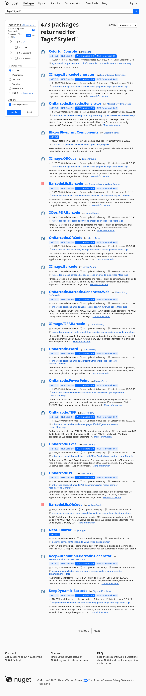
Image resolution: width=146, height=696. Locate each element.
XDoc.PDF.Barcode (64, 212)
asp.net (97, 306)
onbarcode (57, 115)
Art (120, 63)
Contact (10, 653)
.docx (105, 360)
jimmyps (81, 530)
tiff (72, 331)
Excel (99, 456)
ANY (33, 35)
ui (59, 144)
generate (113, 249)
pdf (69, 220)
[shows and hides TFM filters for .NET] (11, 42)
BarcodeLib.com (97, 183)
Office (93, 360)
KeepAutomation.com (60, 559)
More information (99, 96)
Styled (60, 63)
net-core (84, 306)
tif (99, 424)
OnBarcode (125, 103)
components (67, 144)
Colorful (85, 63)
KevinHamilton (78, 559)
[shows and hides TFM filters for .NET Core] (11, 47)
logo (109, 86)
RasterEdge (119, 74)
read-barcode (55, 487)
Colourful (75, 63)
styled (114, 86)
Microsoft (85, 360)
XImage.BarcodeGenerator (72, 74)
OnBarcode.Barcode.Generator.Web (79, 291)
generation (54, 573)
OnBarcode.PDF (62, 472)
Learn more (29, 25)
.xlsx (104, 456)
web (108, 306)
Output (66, 63)
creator (52, 363)
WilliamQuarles (112, 183)
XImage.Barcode (63, 266)
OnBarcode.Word (63, 348)
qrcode (91, 86)
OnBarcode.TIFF (62, 412)
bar (80, 86)
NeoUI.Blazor (60, 529)
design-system (103, 144)
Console (93, 63)
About (61, 680)
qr (97, 86)
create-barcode (117, 115)
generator (113, 360)
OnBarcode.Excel (63, 443)
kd (66, 602)
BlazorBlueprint (111, 132)
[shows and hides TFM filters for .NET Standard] (11, 53)
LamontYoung (107, 74)
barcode (75, 86)
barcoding (85, 195)
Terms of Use (73, 680)
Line (110, 63)
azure (113, 306)
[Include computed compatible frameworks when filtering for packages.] (33, 30)
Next (97, 631)
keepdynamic (58, 602)
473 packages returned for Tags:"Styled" (60, 32)
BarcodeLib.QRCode (65, 504)
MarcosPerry (113, 103)
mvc (104, 306)
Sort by (112, 25)
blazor (55, 144)
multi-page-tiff (81, 331)
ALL (28, 35)
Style (54, 63)
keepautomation (60, 570)
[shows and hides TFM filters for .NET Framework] (11, 58)
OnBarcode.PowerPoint (69, 380)
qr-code (102, 86)
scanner (113, 484)
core (91, 306)
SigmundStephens (102, 591)
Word (99, 360)
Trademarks (43, 683)
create (105, 249)
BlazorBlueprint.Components (73, 132)
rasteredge (57, 86)
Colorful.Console (63, 51)
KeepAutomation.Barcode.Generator (80, 555)
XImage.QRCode (63, 158)
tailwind (85, 144)
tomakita (86, 51)
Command (103, 63)
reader (52, 427)
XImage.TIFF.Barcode (67, 323)
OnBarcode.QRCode (65, 237)
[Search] (136, 11)
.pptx (111, 392)
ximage (66, 86)
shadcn (77, 144)
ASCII (115, 63)
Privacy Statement (122, 680)
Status (55, 653)
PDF (82, 484)
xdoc (65, 220)
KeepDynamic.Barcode (68, 590)
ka (69, 570)
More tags (127, 63)
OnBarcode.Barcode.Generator (75, 103)
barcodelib (57, 195)
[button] (23, 24)
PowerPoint (102, 392)
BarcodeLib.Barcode (66, 183)
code (85, 86)
